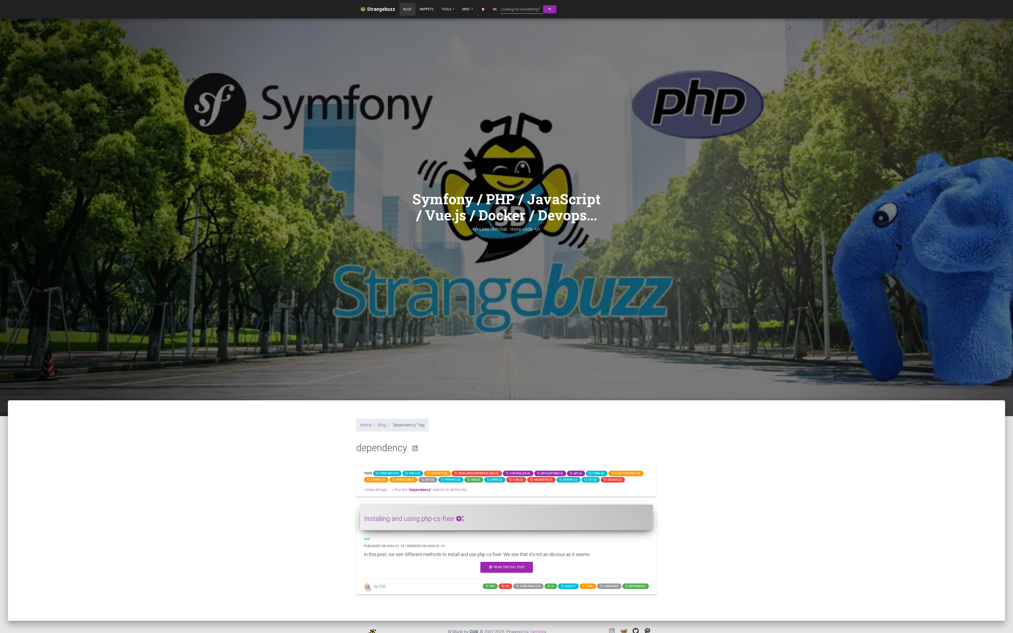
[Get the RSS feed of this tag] (415, 448)
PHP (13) (414, 473)
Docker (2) (614, 479)
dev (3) (429, 479)
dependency (637, 586)
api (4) (577, 473)
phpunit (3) (452, 479)
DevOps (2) (569, 479)
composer (610, 586)
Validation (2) (542, 479)
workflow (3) (404, 479)
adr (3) (475, 479)
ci (552, 586)
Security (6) (439, 473)
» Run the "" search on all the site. (429, 490)
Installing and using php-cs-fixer (410, 519)
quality (570, 586)
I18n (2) (517, 479)
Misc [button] (466, 9)
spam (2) (496, 479)
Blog (407, 9)
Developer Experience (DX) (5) (478, 473)
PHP (492, 586)
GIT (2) (592, 479)
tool (589, 586)
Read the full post (506, 567)
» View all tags (375, 490)
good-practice (530, 586)
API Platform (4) (551, 473)
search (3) (377, 479)
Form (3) (598, 473)
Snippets (426, 9)
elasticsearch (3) (627, 473)
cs (506, 586)
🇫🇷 (483, 9)
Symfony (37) (388, 473)
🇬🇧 (495, 9)
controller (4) (519, 473)
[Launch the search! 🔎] (549, 9)
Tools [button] (446, 9)
